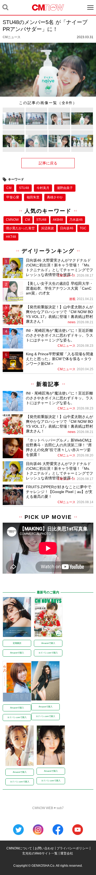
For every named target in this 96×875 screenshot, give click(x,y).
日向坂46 (66, 228)
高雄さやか (55, 197)
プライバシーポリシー (73, 848)
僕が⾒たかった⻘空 (20, 228)
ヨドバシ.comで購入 (48, 653)
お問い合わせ (44, 848)
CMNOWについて (19, 848)
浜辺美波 (47, 228)
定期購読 (17, 643)
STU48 (24, 188)
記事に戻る (48, 163)
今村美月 (43, 188)
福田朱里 (33, 197)
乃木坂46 (76, 220)
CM (8, 188)
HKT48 (11, 237)
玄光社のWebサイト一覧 (40, 853)
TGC (83, 228)
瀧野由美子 (65, 188)
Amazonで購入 (17, 653)
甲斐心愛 (12, 197)
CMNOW (12, 220)
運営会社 (66, 853)
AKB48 (58, 220)
